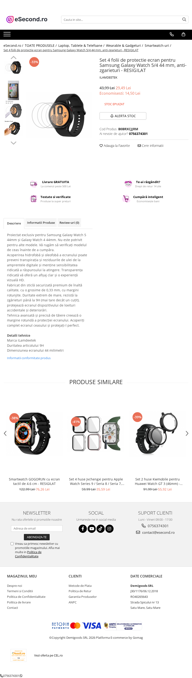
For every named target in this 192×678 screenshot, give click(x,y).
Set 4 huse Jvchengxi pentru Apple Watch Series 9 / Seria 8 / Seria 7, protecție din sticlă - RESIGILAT (96, 481)
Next (13, 142)
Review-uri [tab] (69, 222)
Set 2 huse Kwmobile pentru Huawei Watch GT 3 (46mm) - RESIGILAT (157, 481)
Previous (13, 58)
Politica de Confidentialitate (28, 554)
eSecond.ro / (14, 45)
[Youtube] (92, 529)
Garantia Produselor (83, 597)
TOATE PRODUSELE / (41, 45)
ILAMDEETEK (108, 77)
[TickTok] (100, 529)
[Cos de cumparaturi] (183, 34)
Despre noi (14, 586)
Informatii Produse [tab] (41, 222)
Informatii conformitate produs (29, 358)
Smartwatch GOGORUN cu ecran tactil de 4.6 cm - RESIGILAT (34, 481)
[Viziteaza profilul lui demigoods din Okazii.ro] (18, 655)
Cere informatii (152, 145)
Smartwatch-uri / (158, 45)
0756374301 (158, 525)
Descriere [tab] (14, 223)
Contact (12, 608)
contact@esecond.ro (158, 532)
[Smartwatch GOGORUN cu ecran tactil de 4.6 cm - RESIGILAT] (34, 434)
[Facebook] (83, 529)
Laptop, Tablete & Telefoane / (81, 45)
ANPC (73, 602)
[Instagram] (109, 529)
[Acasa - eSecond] (27, 19)
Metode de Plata (80, 586)
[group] (59, 115)
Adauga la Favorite (116, 145)
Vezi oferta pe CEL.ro (48, 655)
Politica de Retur (80, 591)
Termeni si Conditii (20, 591)
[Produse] (8, 35)
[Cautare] (184, 19)
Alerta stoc (125, 116)
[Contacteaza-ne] (171, 34)
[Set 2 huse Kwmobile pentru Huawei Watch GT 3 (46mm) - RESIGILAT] (157, 434)
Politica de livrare (19, 602)
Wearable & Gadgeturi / (125, 45)
